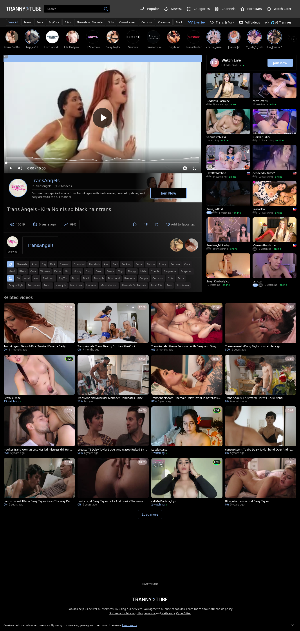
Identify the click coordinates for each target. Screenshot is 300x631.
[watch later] (9, 308)
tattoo (151, 264)
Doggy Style (16, 285)
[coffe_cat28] (274, 90)
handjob (94, 264)
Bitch (68, 22)
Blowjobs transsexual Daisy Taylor (247, 501)
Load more (150, 514)
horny (77, 271)
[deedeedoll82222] (274, 162)
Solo (111, 22)
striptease (170, 271)
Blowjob (99, 278)
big (44, 264)
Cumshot (146, 22)
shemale (22, 264)
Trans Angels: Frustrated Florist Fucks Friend (254, 397)
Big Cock (54, 22)
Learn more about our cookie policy (209, 609)
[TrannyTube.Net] (23, 9)
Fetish (47, 285)
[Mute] (20, 168)
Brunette (129, 278)
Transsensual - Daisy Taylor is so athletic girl (253, 346)
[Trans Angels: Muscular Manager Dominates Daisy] (113, 379)
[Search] (106, 9)
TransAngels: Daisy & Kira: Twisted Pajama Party (35, 346)
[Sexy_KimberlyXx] (228, 270)
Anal (27, 278)
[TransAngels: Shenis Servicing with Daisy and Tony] (186, 327)
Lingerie (91, 285)
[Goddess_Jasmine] (228, 90)
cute (33, 271)
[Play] (102, 118)
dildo (57, 271)
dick (52, 264)
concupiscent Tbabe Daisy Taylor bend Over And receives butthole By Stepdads (259, 449)
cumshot (79, 264)
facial (139, 264)
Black (86, 278)
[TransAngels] (18, 188)
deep (99, 271)
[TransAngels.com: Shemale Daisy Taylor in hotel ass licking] (186, 379)
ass (106, 264)
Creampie (164, 22)
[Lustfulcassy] (186, 430)
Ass (36, 278)
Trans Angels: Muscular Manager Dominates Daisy (110, 397)
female (175, 264)
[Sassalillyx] (274, 198)
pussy (110, 271)
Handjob (61, 285)
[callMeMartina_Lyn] (186, 482)
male (143, 271)
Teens (27, 22)
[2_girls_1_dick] (274, 126)
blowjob (64, 264)
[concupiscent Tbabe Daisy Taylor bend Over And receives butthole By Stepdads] (260, 430)
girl (67, 271)
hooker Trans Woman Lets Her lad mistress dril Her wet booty (38, 449)
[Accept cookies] (292, 625)
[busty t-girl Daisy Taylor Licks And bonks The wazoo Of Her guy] (113, 482)
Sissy (40, 22)
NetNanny (168, 613)
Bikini (75, 278)
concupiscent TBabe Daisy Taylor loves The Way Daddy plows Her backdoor (38, 501)
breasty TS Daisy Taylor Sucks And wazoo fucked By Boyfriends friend (112, 449)
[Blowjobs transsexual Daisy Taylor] (260, 482)
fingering (186, 271)
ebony (162, 264)
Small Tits (156, 285)
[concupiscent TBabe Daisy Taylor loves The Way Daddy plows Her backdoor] (39, 482)
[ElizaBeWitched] (228, 162)
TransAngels (46, 180)
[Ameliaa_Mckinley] (228, 234)
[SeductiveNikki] (228, 126)
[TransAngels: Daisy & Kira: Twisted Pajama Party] (39, 327)
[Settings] (185, 168)
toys (121, 271)
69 (18, 278)
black (22, 271)
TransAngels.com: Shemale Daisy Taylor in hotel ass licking (185, 397)
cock (187, 264)
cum (88, 271)
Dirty (181, 278)
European (34, 285)
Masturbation (109, 285)
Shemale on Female (133, 285)
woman (45, 271)
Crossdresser (127, 22)
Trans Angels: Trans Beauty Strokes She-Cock (107, 346)
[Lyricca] (274, 270)
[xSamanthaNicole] (274, 234)
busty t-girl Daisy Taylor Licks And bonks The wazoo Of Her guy (111, 501)
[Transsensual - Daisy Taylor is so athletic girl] (260, 327)
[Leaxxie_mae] (39, 379)
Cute (170, 278)
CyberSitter (183, 613)
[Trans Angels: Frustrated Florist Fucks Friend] (260, 379)
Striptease (182, 285)
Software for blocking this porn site (132, 613)
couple (155, 271)
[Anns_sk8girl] (228, 198)
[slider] (102, 162)
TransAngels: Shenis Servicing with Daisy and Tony (183, 346)
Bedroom (48, 278)
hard (12, 271)
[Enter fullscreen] (194, 168)
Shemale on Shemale (90, 22)
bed (115, 264)
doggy (132, 271)
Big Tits (63, 278)
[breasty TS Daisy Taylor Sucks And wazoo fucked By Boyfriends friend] (113, 430)
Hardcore (76, 285)
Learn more (129, 625)
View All (13, 22)
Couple (143, 278)
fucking (126, 264)
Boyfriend (114, 278)
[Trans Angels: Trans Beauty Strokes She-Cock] (113, 327)
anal (34, 264)
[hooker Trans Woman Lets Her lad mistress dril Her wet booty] (39, 430)
